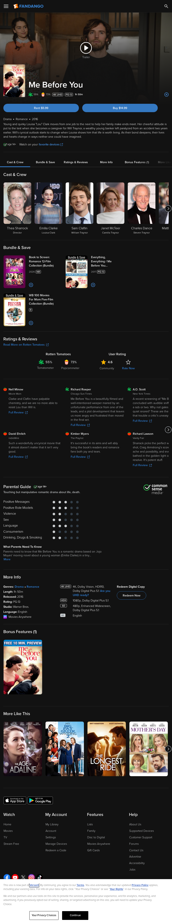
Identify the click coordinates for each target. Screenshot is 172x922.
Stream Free (11, 844)
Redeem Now (131, 595)
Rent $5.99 (41, 108)
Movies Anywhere (98, 844)
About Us (135, 824)
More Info (106, 162)
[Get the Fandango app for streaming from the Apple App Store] (14, 800)
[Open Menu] (6, 6)
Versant (34, 885)
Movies (8, 831)
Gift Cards (93, 850)
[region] (86, 900)
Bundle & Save (45, 162)
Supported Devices (141, 831)
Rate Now (128, 368)
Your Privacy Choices (44, 915)
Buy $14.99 (120, 108)
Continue (75, 915)
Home (7, 824)
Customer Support (140, 837)
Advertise (135, 856)
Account (51, 831)
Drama (19, 587)
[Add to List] (166, 94)
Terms (80, 885)
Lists (90, 824)
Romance (33, 587)
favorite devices (49, 144)
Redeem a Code (56, 850)
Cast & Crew (15, 162)
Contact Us (136, 850)
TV (5, 837)
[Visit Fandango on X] (23, 877)
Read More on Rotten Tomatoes (24, 344)
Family (91, 831)
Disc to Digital (96, 837)
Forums (134, 844)
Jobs (132, 869)
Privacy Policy (140, 885)
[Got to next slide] (168, 208)
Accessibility (137, 863)
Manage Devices (56, 844)
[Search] (166, 6)
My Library (52, 824)
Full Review (16, 412)
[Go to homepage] (28, 6)
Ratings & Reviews (76, 162)
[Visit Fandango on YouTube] (15, 877)
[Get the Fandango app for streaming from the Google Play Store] (40, 800)
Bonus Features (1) (137, 162)
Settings (51, 837)
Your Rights (116, 889)
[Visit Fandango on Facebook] (6, 877)
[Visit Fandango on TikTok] (39, 877)
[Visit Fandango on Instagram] (31, 877)
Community (107, 368)
